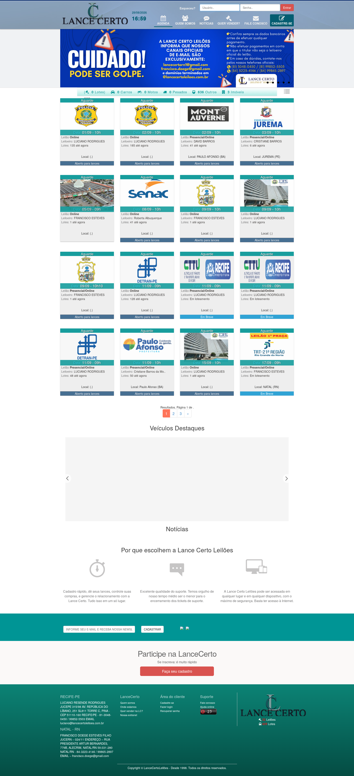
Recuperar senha (170, 711)
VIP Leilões (95, 15)
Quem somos (127, 702)
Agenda (163, 23)
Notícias (206, 23)
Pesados (178, 91)
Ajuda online (207, 706)
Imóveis (236, 91)
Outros (207, 91)
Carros (124, 91)
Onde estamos (128, 706)
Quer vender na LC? (131, 711)
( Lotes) (95, 91)
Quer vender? (229, 23)
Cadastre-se (282, 23)
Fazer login (166, 706)
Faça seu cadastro (177, 671)
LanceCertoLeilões (156, 768)
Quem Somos (185, 23)
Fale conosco (255, 23)
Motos (151, 91)
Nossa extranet (128, 715)
